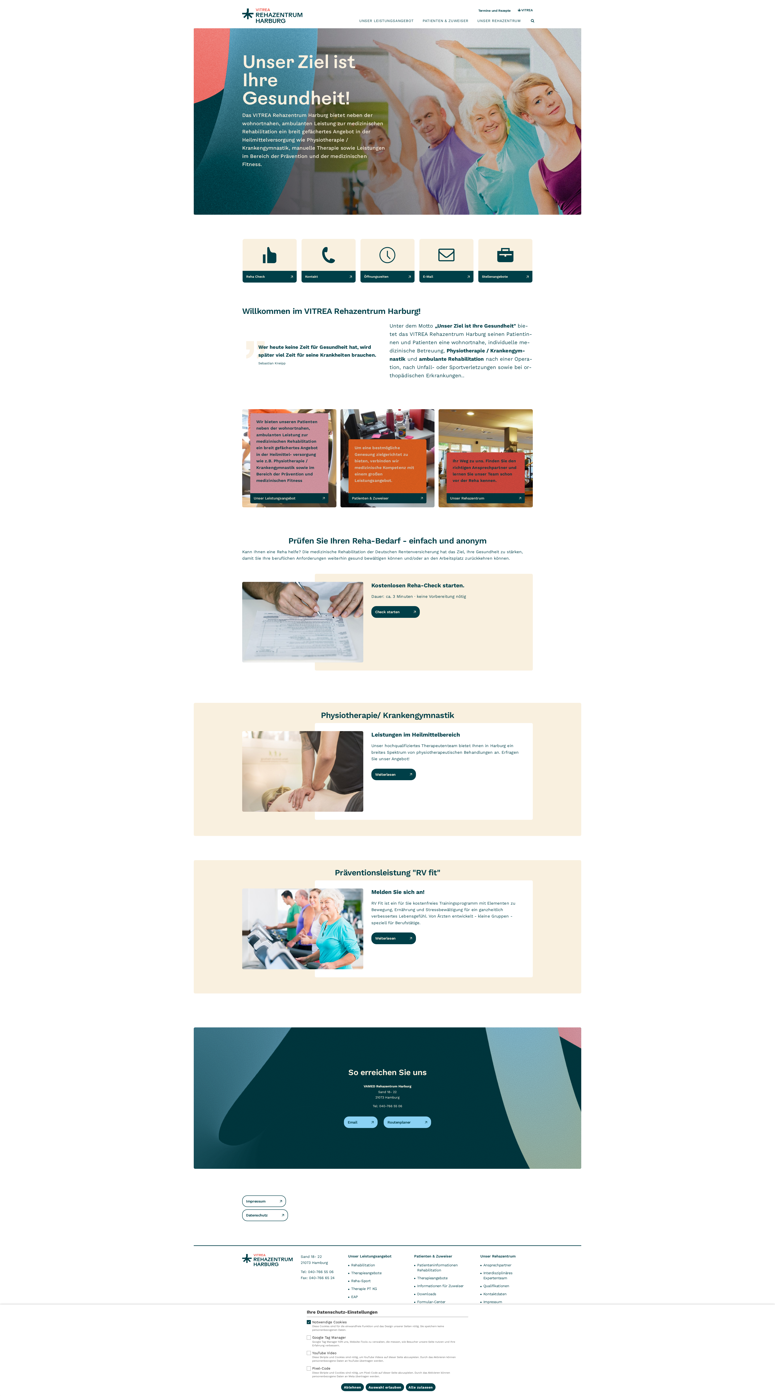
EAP (354, 1297)
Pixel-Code (381, 1372)
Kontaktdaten (495, 1294)
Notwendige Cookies (378, 1326)
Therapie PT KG (364, 1289)
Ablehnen (352, 1387)
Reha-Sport (361, 1281)
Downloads (426, 1294)
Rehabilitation (363, 1265)
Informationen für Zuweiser (440, 1286)
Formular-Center (431, 1302)
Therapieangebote (366, 1273)
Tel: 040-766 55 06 (387, 1106)
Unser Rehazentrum (499, 21)
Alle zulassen (420, 1387)
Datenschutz (257, 1215)
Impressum (256, 1201)
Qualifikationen (496, 1286)
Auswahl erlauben (385, 1387)
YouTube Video (384, 1356)
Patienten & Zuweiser (445, 21)
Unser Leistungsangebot (386, 21)
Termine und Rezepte (494, 11)
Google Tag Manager (383, 1341)
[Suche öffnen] (532, 20)
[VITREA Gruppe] (525, 11)
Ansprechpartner (497, 1265)
